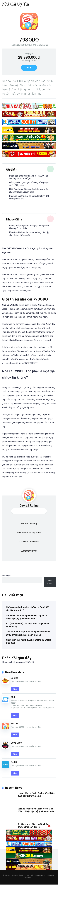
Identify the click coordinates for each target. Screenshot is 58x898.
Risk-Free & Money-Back (29, 532)
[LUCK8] (5, 683)
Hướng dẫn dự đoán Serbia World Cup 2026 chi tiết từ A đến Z (27, 609)
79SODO (15, 723)
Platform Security (29, 523)
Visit (28, 67)
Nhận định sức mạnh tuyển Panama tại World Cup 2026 (28, 641)
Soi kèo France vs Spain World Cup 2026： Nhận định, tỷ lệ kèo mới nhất (27, 617)
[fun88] (5, 767)
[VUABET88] (5, 748)
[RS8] (5, 702)
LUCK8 (14, 678)
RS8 (13, 697)
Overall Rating (29, 505)
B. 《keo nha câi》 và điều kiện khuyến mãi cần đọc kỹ (27, 625)
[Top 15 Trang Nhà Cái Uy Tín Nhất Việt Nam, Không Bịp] (15, 4)
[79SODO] (5, 728)
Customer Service (29, 551)
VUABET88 (16, 743)
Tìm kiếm (6, 575)
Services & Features (29, 541)
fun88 (14, 762)
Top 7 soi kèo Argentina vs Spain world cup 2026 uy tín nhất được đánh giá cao (28, 633)
